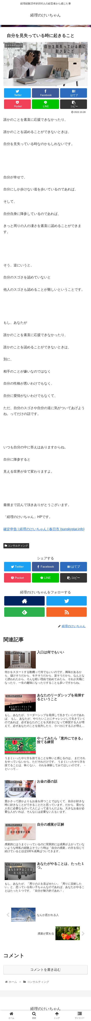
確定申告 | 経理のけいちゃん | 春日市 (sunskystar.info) (43, 529)
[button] (82, 604)
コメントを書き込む (45, 969)
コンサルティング (17, 545)
